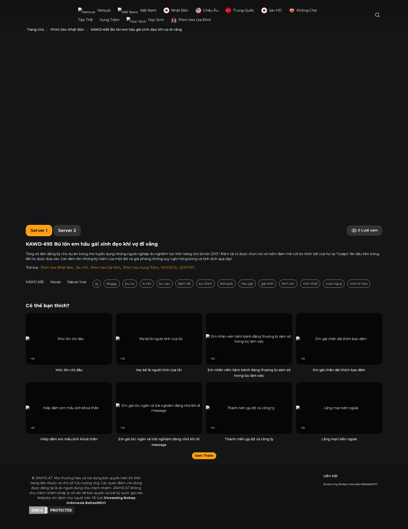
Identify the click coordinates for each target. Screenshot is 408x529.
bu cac (164, 283)
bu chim (205, 283)
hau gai (247, 283)
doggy (111, 283)
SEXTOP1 (187, 267)
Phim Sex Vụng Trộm (140, 267)
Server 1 (38, 230)
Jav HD (82, 267)
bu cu (129, 283)
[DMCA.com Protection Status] (86, 510)
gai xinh (267, 283)
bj (96, 283)
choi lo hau (359, 283)
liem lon (288, 283)
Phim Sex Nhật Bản (57, 267)
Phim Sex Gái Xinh (105, 267)
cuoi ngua (334, 283)
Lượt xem (368, 230)
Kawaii (55, 282)
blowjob (226, 283)
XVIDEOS (169, 267)
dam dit (184, 283)
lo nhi (146, 283)
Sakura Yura (76, 282)
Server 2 (67, 230)
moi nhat (310, 283)
